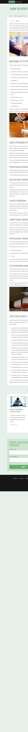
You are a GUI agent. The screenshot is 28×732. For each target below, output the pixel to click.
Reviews (21, 478)
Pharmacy (15, 478)
